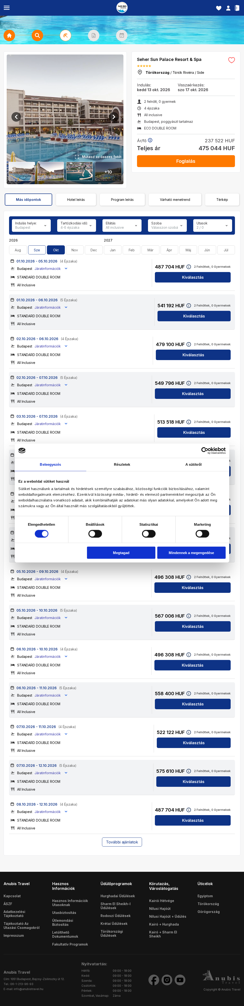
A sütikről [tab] (193, 464)
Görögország (209, 912)
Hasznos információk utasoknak (70, 903)
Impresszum (14, 935)
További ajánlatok (122, 842)
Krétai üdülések (114, 924)
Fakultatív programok (70, 944)
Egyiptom (205, 896)
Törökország (208, 904)
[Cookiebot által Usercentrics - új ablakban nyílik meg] (205, 450)
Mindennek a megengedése (191, 553)
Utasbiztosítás (64, 913)
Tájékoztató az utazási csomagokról (22, 926)
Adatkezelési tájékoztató (14, 914)
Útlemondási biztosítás (62, 922)
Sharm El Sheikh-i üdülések (116, 906)
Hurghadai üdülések (118, 896)
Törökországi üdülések (112, 933)
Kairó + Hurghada (164, 924)
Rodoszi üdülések (116, 916)
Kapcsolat (12, 896)
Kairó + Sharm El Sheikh (163, 934)
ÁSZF (8, 904)
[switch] (95, 533)
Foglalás (185, 161)
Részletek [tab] (122, 464)
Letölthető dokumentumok (65, 934)
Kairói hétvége (161, 901)
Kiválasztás (193, 277)
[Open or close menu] (7, 8)
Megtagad (121, 553)
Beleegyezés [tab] (50, 464)
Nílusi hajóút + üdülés (167, 916)
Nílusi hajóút (160, 909)
